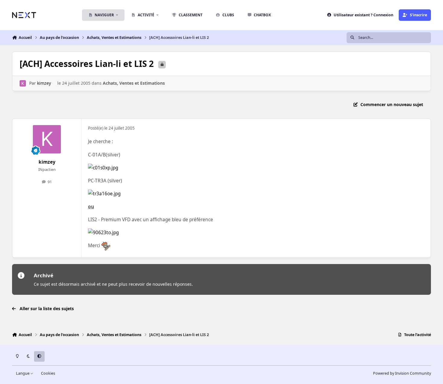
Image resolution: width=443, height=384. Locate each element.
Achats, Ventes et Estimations (134, 83)
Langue (23, 373)
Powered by (402, 373)
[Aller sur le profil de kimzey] (23, 83)
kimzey (44, 83)
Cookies (48, 373)
